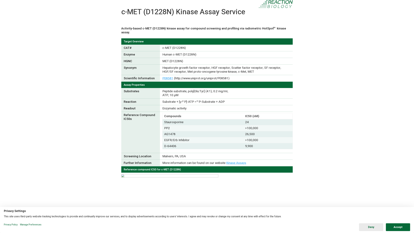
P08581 (167, 78)
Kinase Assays (236, 163)
